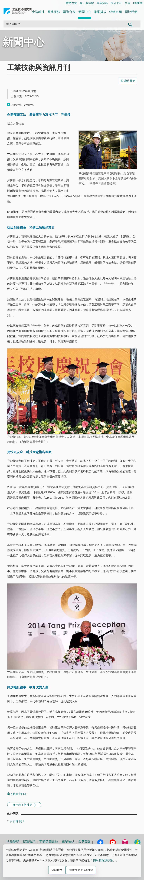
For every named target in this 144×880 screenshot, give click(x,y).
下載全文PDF (18, 793)
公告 (127, 3)
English (138, 2)
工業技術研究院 (18, 12)
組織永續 (115, 12)
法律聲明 (12, 842)
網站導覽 (71, 3)
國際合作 (69, 12)
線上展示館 (87, 3)
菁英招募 (102, 3)
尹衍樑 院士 (17, 821)
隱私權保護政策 (103, 860)
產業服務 (53, 12)
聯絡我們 (129, 80)
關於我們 (131, 12)
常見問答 (84, 842)
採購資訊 (29, 842)
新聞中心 (84, 12)
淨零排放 (100, 12)
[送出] (130, 23)
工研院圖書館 (48, 842)
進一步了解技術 (22, 804)
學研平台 (116, 3)
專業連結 (68, 842)
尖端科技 (38, 12)
